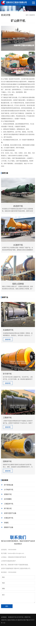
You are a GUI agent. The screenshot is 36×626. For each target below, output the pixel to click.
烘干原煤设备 (8, 485)
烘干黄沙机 (8, 508)
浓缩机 (6, 522)
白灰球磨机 (8, 499)
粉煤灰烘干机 (12, 617)
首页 (27, 15)
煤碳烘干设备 (8, 527)
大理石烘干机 (8, 518)
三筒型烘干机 (8, 504)
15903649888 (12, 549)
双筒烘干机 (8, 494)
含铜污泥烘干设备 (10, 513)
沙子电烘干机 (8, 489)
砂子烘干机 (20, 617)
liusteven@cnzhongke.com (16, 553)
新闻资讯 (32, 15)
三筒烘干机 (27, 617)
